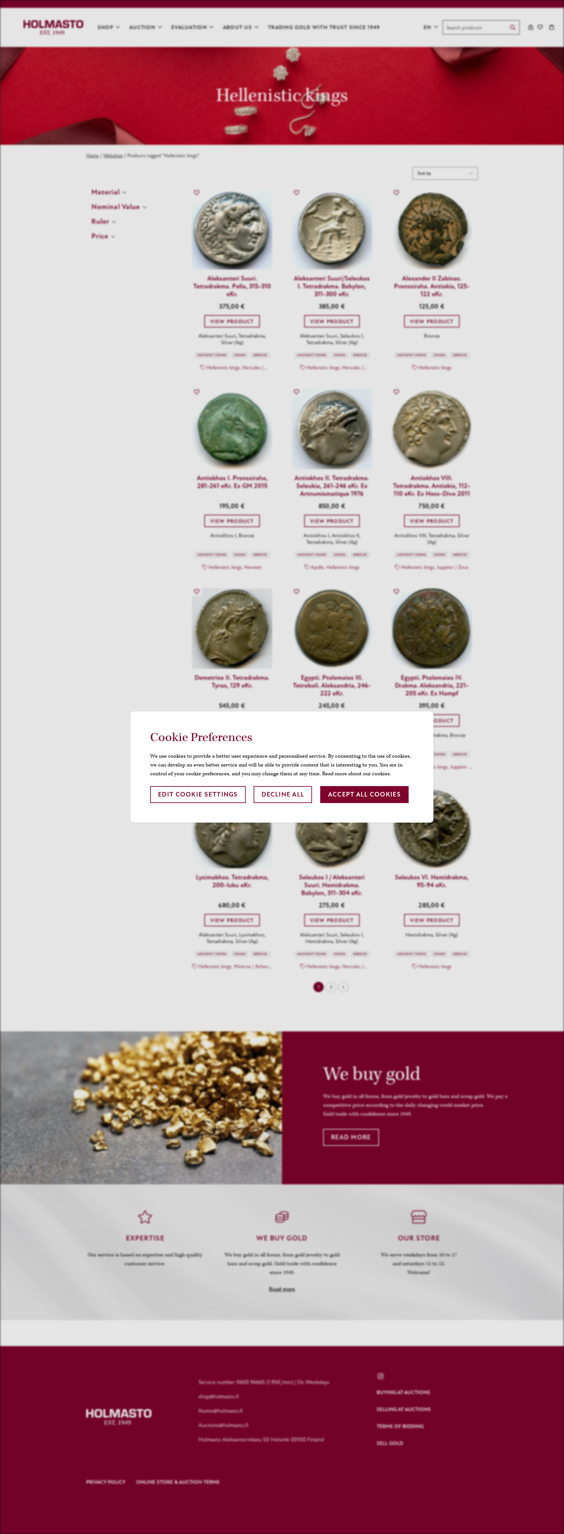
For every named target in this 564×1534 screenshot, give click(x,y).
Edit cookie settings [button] (198, 794)
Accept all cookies (364, 794)
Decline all (282, 794)
